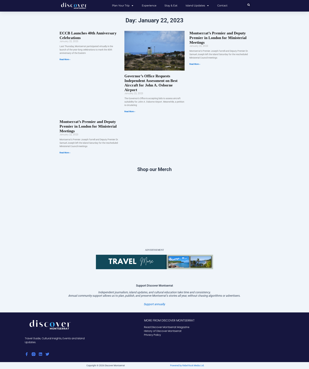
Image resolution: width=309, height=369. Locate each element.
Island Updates (195, 5)
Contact (222, 5)
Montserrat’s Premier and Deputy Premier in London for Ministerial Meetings (218, 38)
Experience (149, 5)
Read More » (65, 59)
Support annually (154, 304)
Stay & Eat (171, 5)
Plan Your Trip (121, 5)
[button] (248, 4)
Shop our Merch (154, 169)
